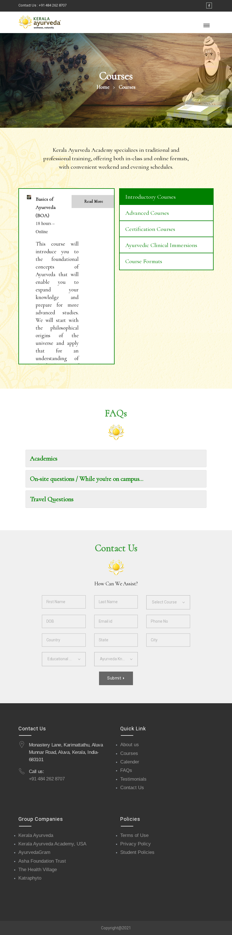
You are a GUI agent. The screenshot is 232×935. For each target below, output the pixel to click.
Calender (129, 762)
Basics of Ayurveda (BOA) (46, 207)
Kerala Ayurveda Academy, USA (52, 844)
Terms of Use (134, 835)
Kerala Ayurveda (35, 835)
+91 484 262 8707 (52, 5)
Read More (93, 201)
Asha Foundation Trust (42, 861)
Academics (43, 458)
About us (129, 744)
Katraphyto (29, 878)
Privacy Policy (135, 844)
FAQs (126, 770)
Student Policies (137, 852)
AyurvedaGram (34, 852)
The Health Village (37, 869)
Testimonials (133, 779)
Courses (129, 753)
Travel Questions (52, 499)
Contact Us (132, 787)
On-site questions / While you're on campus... (86, 479)
